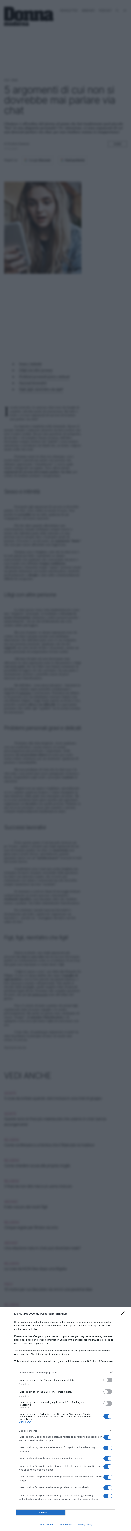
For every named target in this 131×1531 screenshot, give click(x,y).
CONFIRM (41, 1512)
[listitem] (65, 1372)
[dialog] (65, 1419)
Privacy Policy (84, 1524)
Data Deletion (46, 1524)
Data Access (65, 1524)
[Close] (124, 1314)
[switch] (107, 1380)
